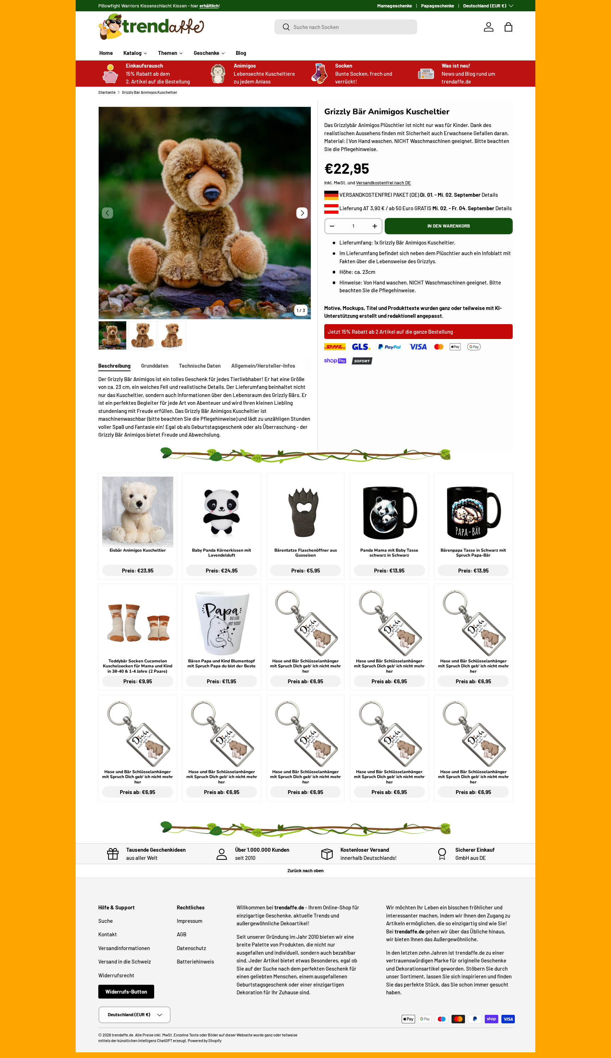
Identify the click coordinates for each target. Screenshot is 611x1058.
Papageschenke (437, 5)
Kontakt (107, 934)
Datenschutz (191, 948)
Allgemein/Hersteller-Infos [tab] (263, 365)
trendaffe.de (122, 1035)
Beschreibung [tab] (114, 365)
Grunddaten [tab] (154, 365)
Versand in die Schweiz (124, 961)
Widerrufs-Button (126, 991)
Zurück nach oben (305, 870)
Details (490, 194)
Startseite (107, 92)
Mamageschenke (394, 5)
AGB (181, 934)
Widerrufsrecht (116, 975)
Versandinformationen (124, 948)
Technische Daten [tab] (200, 365)
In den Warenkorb (448, 226)
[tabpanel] (204, 407)
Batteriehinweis (195, 961)
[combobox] (346, 26)
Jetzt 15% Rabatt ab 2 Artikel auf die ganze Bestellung (390, 331)
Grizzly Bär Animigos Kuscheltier (149, 92)
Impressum (189, 921)
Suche (105, 921)
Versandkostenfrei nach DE (383, 182)
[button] (508, 27)
